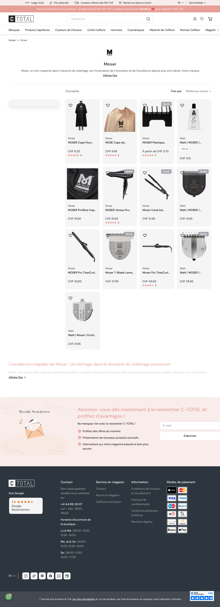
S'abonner (190, 436)
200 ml (184, 149)
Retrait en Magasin (107, 495)
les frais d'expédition (84, 599)
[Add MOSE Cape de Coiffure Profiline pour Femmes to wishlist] (107, 104)
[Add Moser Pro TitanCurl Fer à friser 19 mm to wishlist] (144, 234)
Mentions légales (141, 522)
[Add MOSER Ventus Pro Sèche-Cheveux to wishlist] (107, 171)
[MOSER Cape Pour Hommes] (82, 116)
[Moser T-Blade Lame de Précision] (120, 246)
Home (12, 40)
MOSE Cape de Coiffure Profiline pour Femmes (119, 142)
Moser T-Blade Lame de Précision (118, 273)
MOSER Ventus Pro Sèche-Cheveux (117, 210)
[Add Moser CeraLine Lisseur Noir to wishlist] (144, 171)
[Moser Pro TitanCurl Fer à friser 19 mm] (157, 246)
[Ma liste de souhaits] (201, 18)
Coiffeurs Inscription (108, 502)
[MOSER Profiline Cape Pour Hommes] (82, 184)
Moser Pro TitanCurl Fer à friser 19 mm (155, 273)
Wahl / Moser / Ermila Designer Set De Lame (82, 335)
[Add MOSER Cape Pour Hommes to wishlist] (70, 104)
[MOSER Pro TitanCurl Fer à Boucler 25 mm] (82, 246)
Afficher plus (110, 75)
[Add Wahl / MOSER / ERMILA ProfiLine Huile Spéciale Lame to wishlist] (182, 104)
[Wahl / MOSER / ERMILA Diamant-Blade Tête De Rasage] (194, 184)
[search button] (148, 19)
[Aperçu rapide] (95, 107)
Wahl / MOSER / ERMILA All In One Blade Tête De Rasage (193, 273)
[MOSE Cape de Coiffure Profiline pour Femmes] (120, 116)
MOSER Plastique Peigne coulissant (153, 142)
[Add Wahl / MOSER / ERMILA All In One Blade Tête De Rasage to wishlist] (182, 234)
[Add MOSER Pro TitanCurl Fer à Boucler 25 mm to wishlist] (70, 234)
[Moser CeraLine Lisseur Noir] (157, 184)
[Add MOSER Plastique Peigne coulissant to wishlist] (144, 104)
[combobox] (110, 19)
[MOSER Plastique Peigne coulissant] (157, 116)
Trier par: (176, 91)
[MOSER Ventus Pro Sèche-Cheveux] (120, 184)
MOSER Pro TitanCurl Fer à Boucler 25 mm (81, 273)
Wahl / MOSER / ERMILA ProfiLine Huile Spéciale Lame (194, 142)
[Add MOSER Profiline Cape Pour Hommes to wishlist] (70, 171)
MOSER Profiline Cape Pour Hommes (82, 210)
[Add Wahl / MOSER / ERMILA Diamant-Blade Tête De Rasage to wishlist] (182, 171)
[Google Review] (26, 500)
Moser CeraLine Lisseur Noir (152, 210)
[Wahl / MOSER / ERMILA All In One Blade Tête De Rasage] (194, 246)
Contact (101, 489)
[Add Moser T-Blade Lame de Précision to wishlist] (107, 234)
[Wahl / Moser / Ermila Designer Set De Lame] (82, 309)
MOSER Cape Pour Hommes (79, 142)
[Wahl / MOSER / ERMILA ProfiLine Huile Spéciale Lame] (194, 116)
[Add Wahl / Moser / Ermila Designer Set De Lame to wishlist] (70, 297)
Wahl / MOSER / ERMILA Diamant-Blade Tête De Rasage (193, 210)
